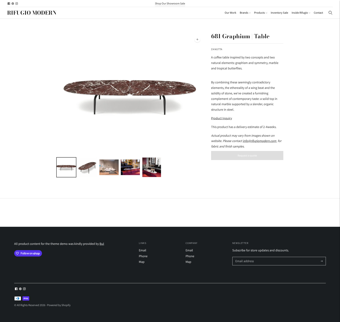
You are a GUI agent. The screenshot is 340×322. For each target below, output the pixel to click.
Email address (244, 257)
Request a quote (247, 155)
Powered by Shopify (58, 305)
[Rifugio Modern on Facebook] (9, 3)
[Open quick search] (330, 13)
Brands (244, 13)
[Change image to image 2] (87, 167)
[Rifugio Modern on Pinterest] (13, 3)
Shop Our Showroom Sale (170, 3)
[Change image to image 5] (151, 167)
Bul (102, 244)
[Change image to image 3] (109, 167)
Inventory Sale (279, 13)
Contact (318, 13)
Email (142, 250)
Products (259, 13)
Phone (143, 256)
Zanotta (217, 49)
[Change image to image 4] (130, 167)
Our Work (230, 13)
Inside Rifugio (300, 13)
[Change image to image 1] (66, 167)
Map (141, 262)
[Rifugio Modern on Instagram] (16, 3)
